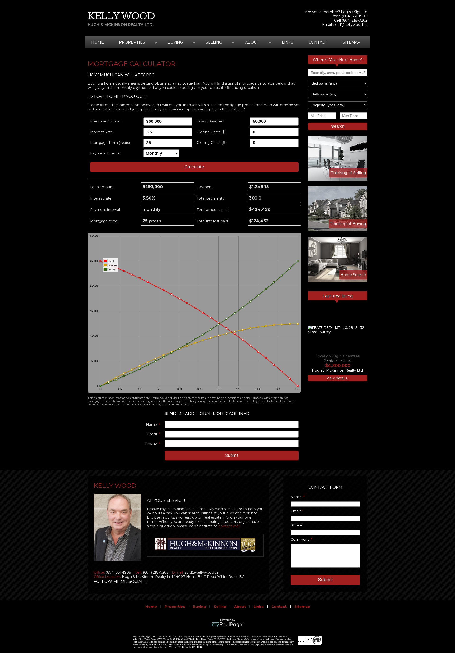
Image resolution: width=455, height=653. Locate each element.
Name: (152, 424)
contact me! (228, 526)
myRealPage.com (228, 624)
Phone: (152, 443)
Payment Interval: (105, 153)
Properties (175, 606)
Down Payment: (211, 121)
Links (287, 42)
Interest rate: (101, 198)
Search (338, 126)
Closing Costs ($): (211, 132)
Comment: (301, 539)
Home (97, 42)
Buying (199, 606)
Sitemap (351, 42)
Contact (318, 42)
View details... (338, 378)
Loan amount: (102, 187)
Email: (153, 434)
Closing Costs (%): (212, 143)
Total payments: (211, 198)
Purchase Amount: (106, 121)
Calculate (194, 166)
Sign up (360, 12)
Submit (231, 455)
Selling (220, 606)
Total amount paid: (213, 210)
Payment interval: (105, 210)
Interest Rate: (102, 132)
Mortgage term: (104, 221)
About (240, 606)
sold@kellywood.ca (350, 25)
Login (346, 12)
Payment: (205, 187)
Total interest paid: (213, 221)
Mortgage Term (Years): (110, 143)
